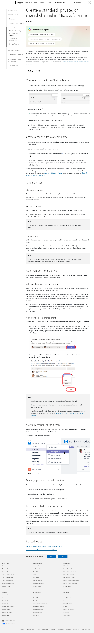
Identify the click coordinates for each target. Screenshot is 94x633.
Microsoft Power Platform (7, 606)
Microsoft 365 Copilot (7, 612)
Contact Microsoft (30, 629)
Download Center (37, 568)
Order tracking (36, 577)
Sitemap (22, 629)
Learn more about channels (13, 67)
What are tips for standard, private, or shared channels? (44, 39)
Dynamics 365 (5, 600)
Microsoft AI (5, 595)
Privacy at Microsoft (67, 603)
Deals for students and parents (70, 583)
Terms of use (45, 629)
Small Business (5, 615)
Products (42, 2)
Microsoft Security (6, 597)
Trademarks (53, 629)
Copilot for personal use (7, 580)
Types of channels (14, 44)
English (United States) (10, 620)
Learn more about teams (16, 23)
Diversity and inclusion (68, 609)
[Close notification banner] (87, 29)
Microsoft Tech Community (39, 606)
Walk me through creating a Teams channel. (41, 43)
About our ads (76, 629)
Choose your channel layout (13, 39)
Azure (34, 595)
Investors (65, 606)
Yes (51, 556)
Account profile (36, 566)
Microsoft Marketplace (38, 609)
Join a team (11, 19)
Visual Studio (36, 615)
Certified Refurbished (37, 580)
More (49, 2)
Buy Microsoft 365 (60, 2)
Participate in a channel (15, 55)
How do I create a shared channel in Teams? (41, 34)
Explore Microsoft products (8, 583)
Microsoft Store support (38, 571)
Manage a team (13, 14)
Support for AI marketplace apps (40, 603)
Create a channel (13, 28)
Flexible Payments (37, 586)
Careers (65, 595)
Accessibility (66, 612)
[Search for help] (85, 2)
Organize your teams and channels (14, 60)
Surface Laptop (5, 568)
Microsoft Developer (37, 597)
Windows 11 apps (6, 586)
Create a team (12, 10)
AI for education (66, 586)
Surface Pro (4, 566)
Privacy (38, 629)
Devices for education (68, 568)
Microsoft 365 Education (68, 574)
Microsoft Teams (6, 609)
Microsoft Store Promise (38, 583)
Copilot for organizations (7, 577)
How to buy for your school (69, 577)
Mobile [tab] (38, 71)
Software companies (37, 612)
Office (35, 2)
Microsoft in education (68, 566)
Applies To (30, 21)
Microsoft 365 (28, 2)
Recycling (68, 629)
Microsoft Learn (36, 600)
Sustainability (66, 615)
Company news (66, 600)
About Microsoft (67, 597)
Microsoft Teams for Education (70, 571)
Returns (34, 574)
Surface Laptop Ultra (6, 571)
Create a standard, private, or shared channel (15, 33)
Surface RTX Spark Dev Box (8, 574)
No (63, 556)
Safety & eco (61, 629)
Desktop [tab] (30, 71)
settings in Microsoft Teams (53, 173)
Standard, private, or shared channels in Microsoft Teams (44, 546)
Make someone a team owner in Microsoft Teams (41, 550)
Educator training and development (71, 580)
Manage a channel (14, 50)
